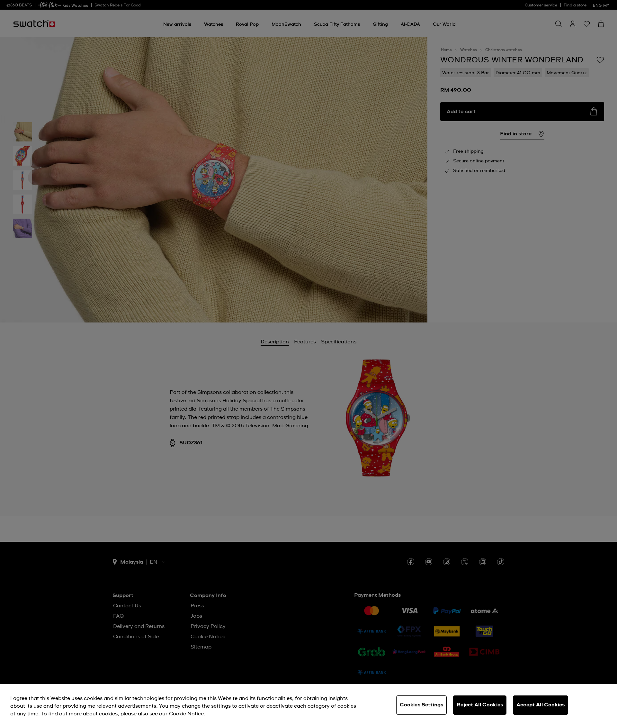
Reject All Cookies (480, 704)
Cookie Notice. (187, 713)
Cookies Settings (421, 704)
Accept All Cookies (540, 704)
